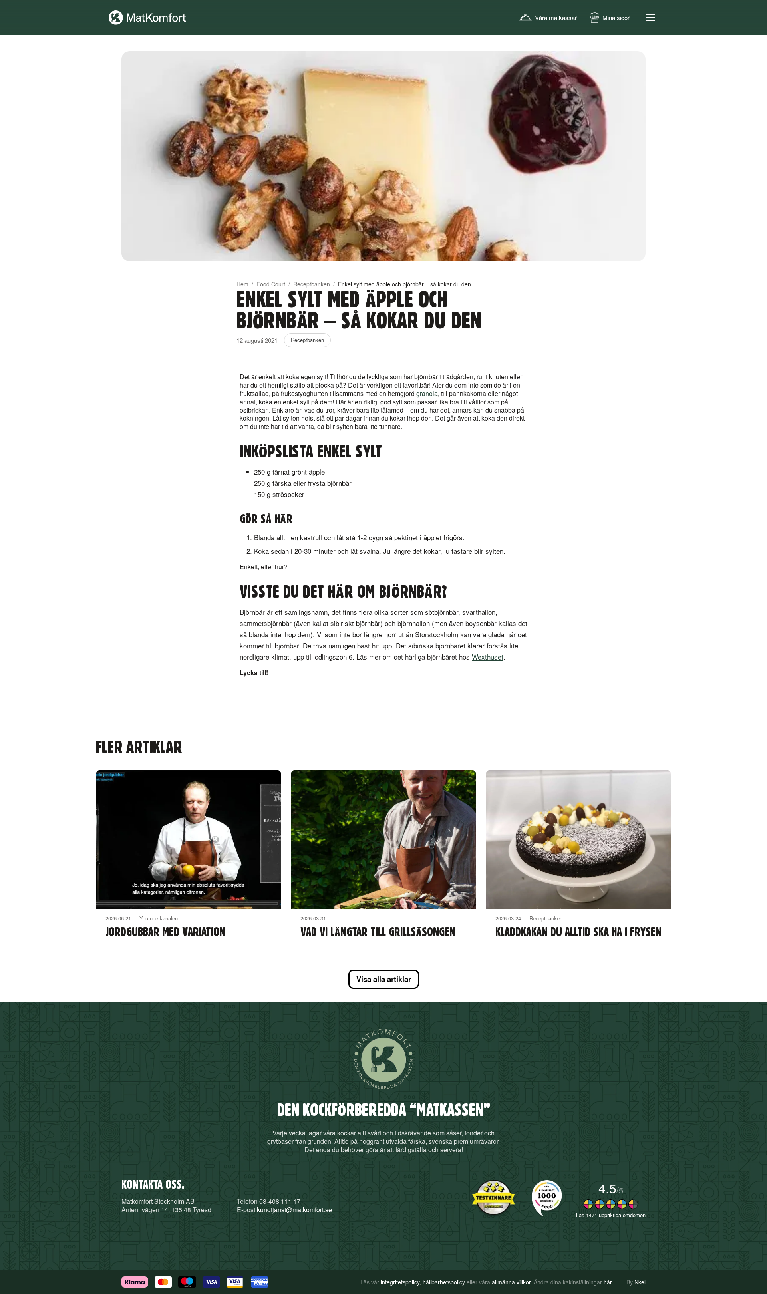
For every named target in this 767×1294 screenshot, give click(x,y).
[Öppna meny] (650, 18)
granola (427, 393)
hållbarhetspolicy (444, 1282)
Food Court (270, 284)
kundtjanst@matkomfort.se (294, 1209)
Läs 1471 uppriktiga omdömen (611, 1215)
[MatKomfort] (147, 17)
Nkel (640, 1282)
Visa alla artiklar (383, 979)
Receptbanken (311, 284)
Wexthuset (487, 657)
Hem (242, 284)
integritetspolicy (400, 1282)
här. (608, 1282)
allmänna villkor (511, 1282)
